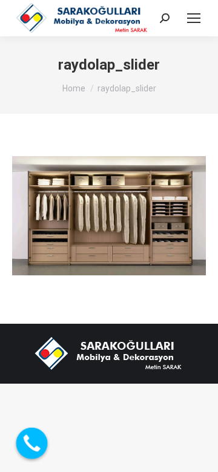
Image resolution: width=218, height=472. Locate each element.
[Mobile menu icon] (194, 18)
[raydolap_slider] (109, 215)
